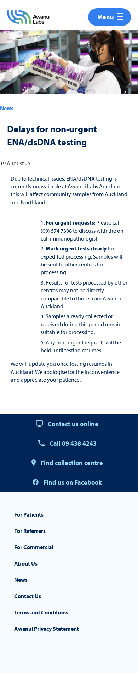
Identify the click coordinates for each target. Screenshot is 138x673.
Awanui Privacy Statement (46, 628)
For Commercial (33, 547)
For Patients (29, 514)
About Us (26, 563)
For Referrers (30, 530)
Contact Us (27, 596)
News (6, 108)
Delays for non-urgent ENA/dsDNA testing (52, 135)
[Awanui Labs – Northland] (28, 17)
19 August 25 (15, 163)
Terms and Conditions (41, 612)
